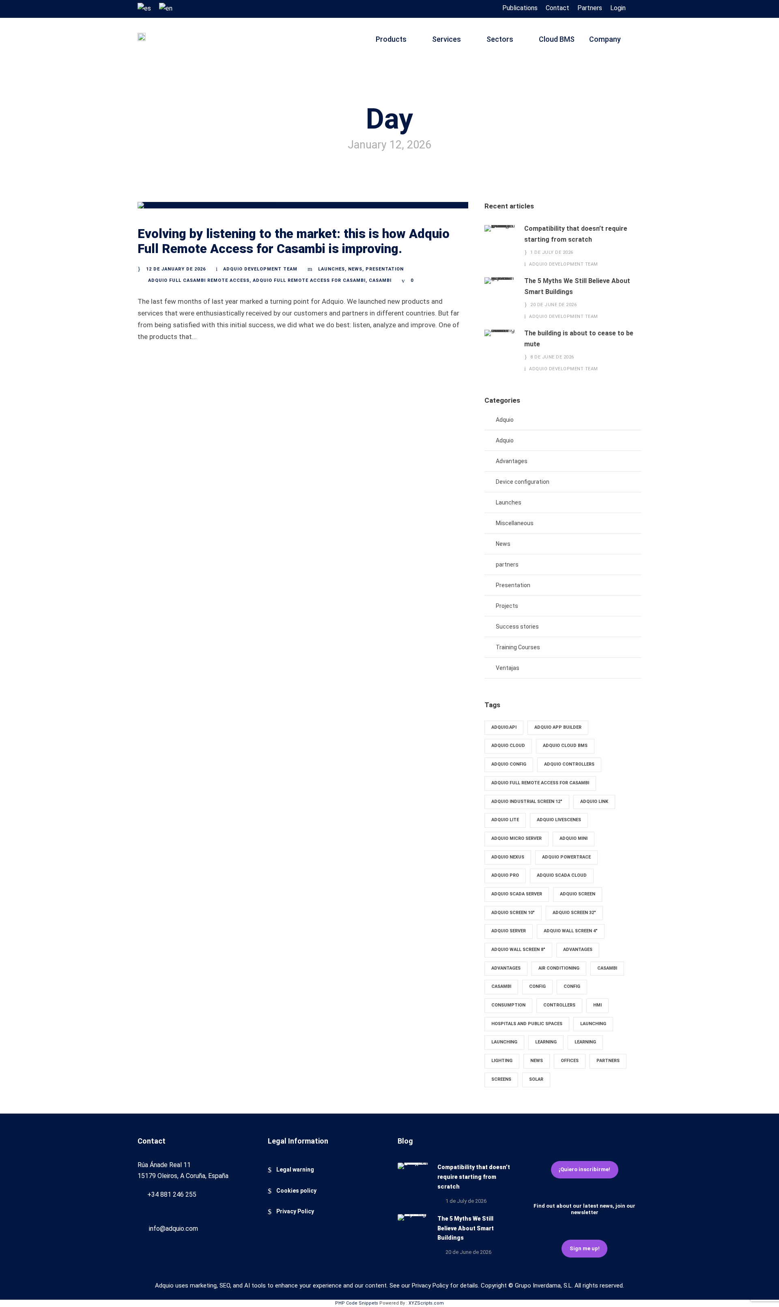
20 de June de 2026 (553, 304)
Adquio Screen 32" (574, 912)
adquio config (508, 764)
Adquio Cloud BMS (565, 745)
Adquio (505, 419)
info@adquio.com (173, 1228)
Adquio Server (508, 931)
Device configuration (522, 482)
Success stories (517, 626)
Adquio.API (503, 727)
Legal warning (295, 1169)
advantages (506, 968)
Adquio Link (594, 801)
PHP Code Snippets (356, 1303)
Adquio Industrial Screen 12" (526, 801)
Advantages (511, 461)
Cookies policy (296, 1190)
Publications (520, 8)
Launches (331, 269)
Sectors (499, 39)
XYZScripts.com (426, 1303)
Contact (557, 8)
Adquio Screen (577, 894)
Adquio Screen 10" (513, 912)
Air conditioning (558, 968)
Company (605, 39)
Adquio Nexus (507, 857)
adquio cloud (508, 745)
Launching (593, 1023)
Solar (536, 1079)
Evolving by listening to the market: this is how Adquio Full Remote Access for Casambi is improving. (294, 241)
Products (391, 39)
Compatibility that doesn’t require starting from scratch (473, 1177)
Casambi (380, 280)
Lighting (501, 1060)
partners (507, 564)
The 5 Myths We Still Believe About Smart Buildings (465, 1228)
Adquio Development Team (260, 269)
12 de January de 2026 (176, 269)
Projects (507, 606)
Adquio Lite (505, 819)
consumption (508, 1005)
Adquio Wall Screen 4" (571, 931)
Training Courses (518, 647)
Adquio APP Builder (557, 727)
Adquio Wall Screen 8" (518, 949)
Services (446, 39)
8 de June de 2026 (552, 357)
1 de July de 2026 (551, 252)
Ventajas (507, 668)
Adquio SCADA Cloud (562, 875)
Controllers (559, 1005)
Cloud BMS (557, 39)
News (355, 269)
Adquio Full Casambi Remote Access (199, 280)
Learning (546, 1042)
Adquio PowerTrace (566, 857)
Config (537, 986)
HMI (597, 1005)
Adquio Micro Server (516, 838)
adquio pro (505, 875)
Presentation (385, 269)
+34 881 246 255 (171, 1194)
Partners (589, 8)
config (572, 986)
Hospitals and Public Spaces (526, 1023)
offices (570, 1060)
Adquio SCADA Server (516, 894)
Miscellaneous (515, 523)
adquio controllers (569, 764)
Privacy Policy (295, 1211)
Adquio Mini (573, 838)
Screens (501, 1079)
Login (618, 8)
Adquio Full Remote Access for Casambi (309, 280)
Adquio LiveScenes (559, 819)
